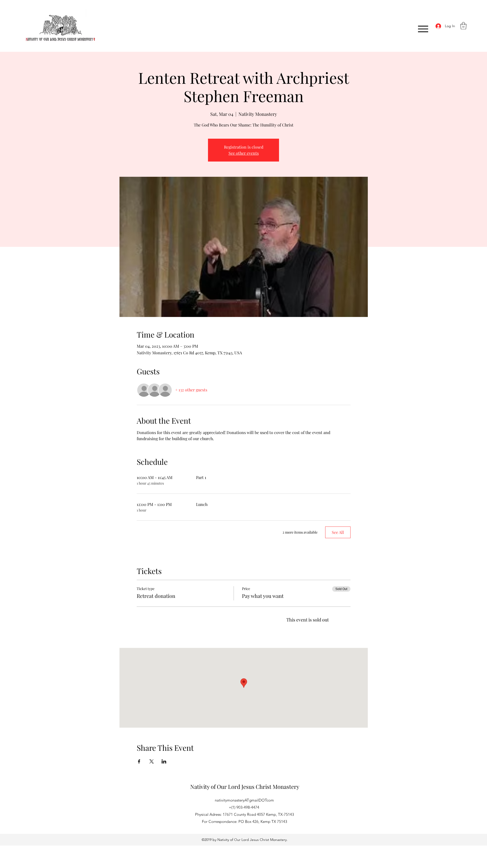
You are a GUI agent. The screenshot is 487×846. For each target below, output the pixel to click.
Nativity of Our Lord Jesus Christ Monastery (244, 786)
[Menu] (423, 29)
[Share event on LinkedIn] (164, 761)
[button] (463, 25)
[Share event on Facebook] (139, 761)
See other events (244, 153)
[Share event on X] (151, 761)
